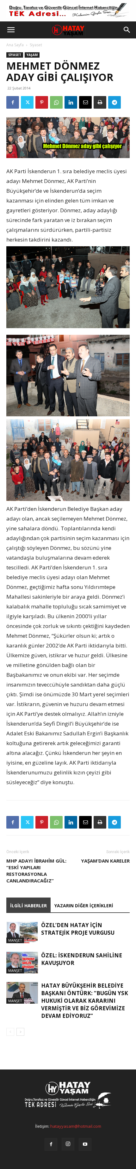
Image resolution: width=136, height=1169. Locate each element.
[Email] (85, 102)
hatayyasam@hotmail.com (75, 1126)
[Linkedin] (71, 102)
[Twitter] (27, 102)
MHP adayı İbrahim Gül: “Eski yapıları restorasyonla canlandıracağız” (36, 871)
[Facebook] (12, 102)
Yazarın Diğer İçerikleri (83, 906)
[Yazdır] (100, 102)
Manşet (15, 940)
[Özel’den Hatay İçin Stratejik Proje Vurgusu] (22, 932)
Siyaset (36, 45)
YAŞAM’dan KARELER (105, 861)
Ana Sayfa (15, 45)
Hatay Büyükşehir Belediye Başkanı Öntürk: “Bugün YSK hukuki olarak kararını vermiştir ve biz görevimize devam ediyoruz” (84, 1000)
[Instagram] (68, 1144)
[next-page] (20, 1032)
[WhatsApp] (56, 102)
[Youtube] (85, 1144)
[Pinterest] (41, 102)
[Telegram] (114, 102)
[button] (11, 29)
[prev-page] (10, 1032)
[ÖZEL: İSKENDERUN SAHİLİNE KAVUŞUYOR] (22, 962)
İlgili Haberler (28, 906)
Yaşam (32, 55)
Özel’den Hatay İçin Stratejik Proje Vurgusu (77, 928)
